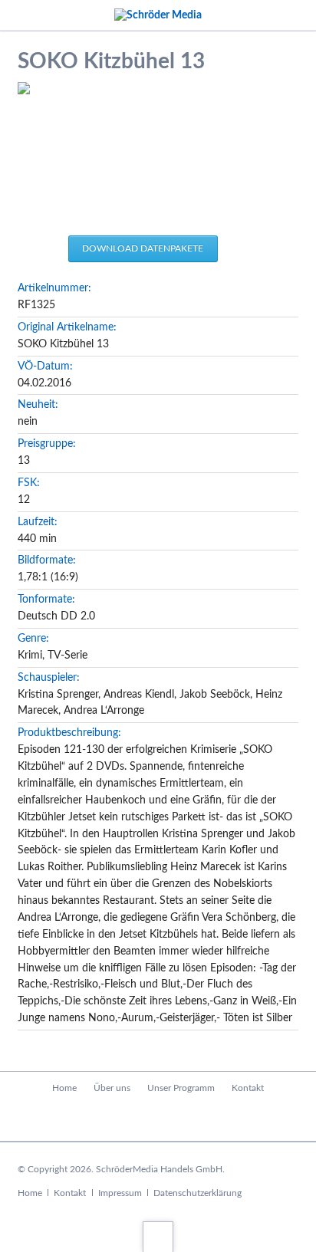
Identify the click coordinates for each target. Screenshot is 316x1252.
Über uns (112, 1088)
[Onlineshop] (158, 1120)
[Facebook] (125, 1120)
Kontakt (248, 1088)
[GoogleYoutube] (191, 1120)
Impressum (120, 1193)
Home (64, 1088)
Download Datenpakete (142, 248)
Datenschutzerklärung (197, 1193)
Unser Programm (181, 1088)
